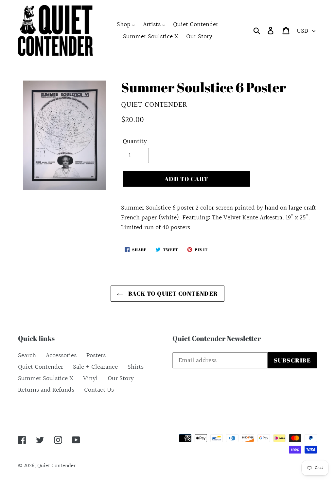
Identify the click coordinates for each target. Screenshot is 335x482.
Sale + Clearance (95, 367)
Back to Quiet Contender (172, 293)
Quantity (135, 141)
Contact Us (99, 390)
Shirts (136, 367)
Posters (96, 355)
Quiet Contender (40, 367)
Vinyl (90, 378)
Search (27, 355)
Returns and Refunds (46, 390)
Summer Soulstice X (45, 378)
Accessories (61, 355)
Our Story (121, 378)
